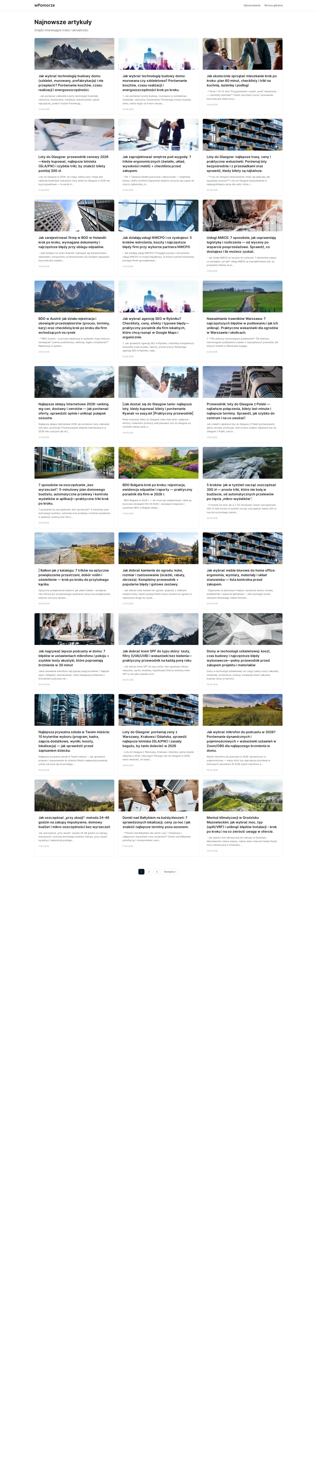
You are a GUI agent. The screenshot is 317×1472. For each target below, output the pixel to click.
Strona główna (273, 5)
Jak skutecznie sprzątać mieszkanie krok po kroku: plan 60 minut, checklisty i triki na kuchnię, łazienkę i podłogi (242, 80)
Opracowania (252, 5)
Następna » (170, 871)
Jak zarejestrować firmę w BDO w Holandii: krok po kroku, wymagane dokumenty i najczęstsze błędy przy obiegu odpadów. (72, 242)
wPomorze (44, 5)
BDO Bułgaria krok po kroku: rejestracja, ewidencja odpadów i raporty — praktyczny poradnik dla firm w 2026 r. (157, 489)
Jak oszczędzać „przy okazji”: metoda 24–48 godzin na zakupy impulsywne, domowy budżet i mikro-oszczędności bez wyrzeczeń (74, 822)
